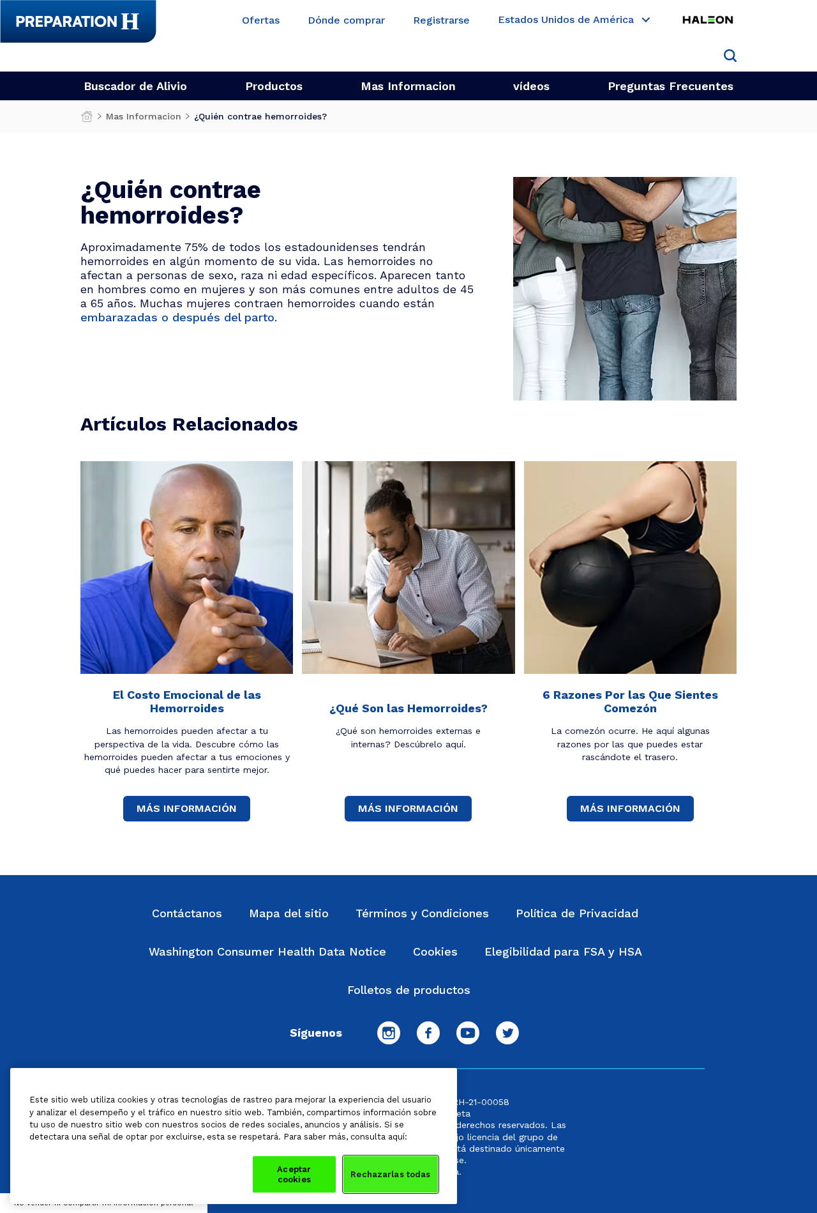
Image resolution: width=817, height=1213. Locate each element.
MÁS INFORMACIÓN (187, 808)
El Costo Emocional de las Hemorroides (187, 701)
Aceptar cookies (294, 1174)
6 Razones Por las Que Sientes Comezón (630, 701)
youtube (467, 1032)
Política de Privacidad (577, 913)
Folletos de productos (408, 989)
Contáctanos (187, 913)
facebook (428, 1032)
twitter (507, 1032)
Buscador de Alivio (135, 86)
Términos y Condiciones (422, 913)
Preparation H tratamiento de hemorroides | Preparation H (86, 119)
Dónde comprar (346, 20)
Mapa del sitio (289, 913)
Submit (730, 55)
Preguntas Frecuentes (670, 86)
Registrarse (441, 20)
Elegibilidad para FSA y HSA (563, 951)
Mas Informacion (408, 86)
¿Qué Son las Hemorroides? (408, 708)
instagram (388, 1032)
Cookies (435, 951)
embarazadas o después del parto (177, 317)
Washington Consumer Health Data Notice (267, 951)
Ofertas (261, 20)
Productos (274, 86)
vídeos (531, 86)
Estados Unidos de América (566, 20)
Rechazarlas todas (390, 1174)
